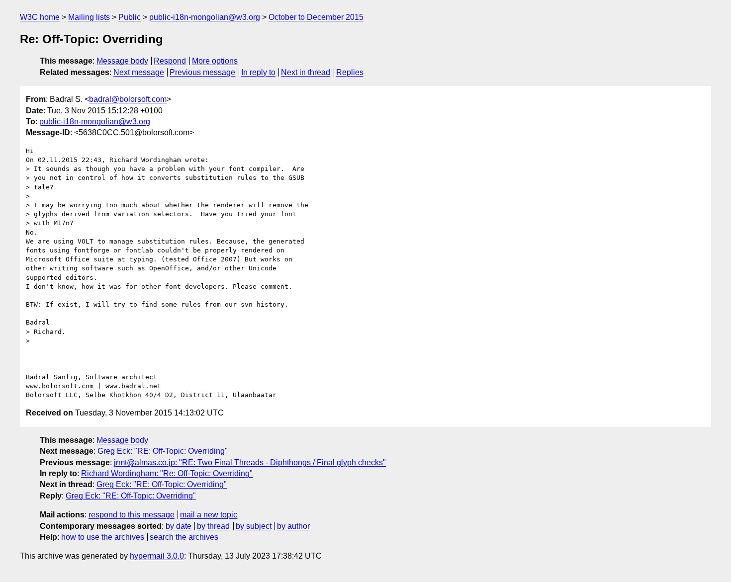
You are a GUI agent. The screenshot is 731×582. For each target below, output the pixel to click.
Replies (350, 72)
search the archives (184, 537)
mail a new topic (208, 514)
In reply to (258, 72)
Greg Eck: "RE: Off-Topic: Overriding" (162, 451)
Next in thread (305, 72)
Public (129, 17)
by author (293, 526)
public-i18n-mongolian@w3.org (204, 17)
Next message (138, 72)
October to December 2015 (316, 17)
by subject (254, 526)
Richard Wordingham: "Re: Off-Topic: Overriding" (167, 473)
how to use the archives (102, 537)
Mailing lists (89, 17)
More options (215, 61)
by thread (213, 526)
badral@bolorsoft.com (128, 99)
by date (178, 526)
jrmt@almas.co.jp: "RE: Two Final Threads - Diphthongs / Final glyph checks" (250, 462)
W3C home (40, 17)
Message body (122, 61)
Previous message (202, 72)
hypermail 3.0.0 (157, 556)
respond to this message (132, 514)
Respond (170, 61)
